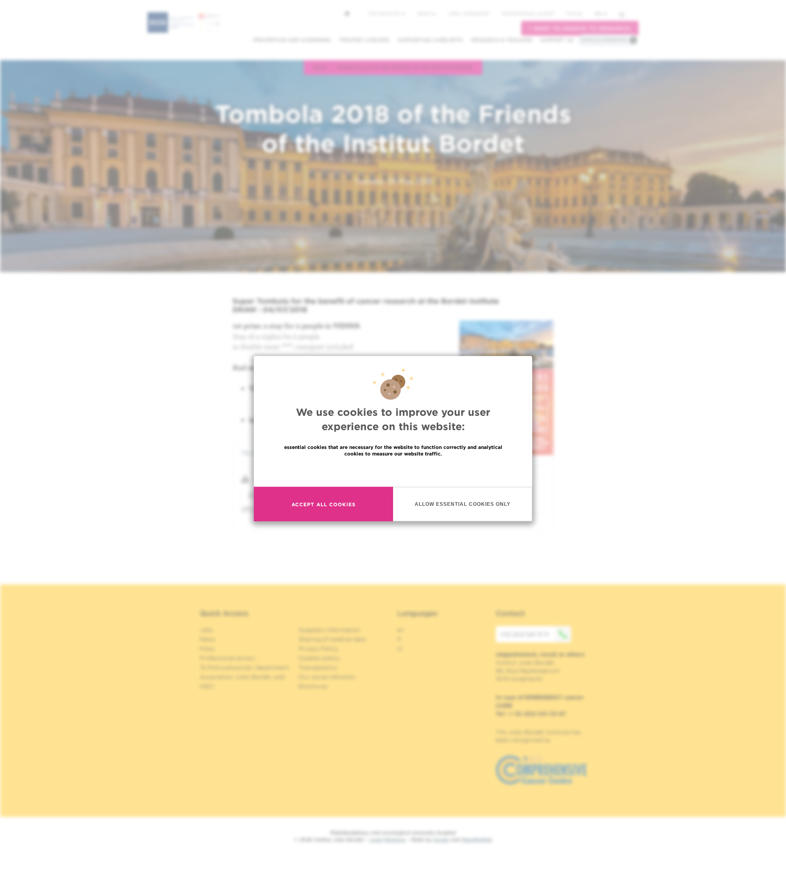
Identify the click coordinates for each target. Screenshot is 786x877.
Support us (557, 40)
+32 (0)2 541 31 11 (524, 634)
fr (399, 639)
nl (399, 648)
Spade (441, 839)
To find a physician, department (244, 667)
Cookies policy (319, 658)
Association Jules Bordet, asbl (242, 677)
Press (207, 648)
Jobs (206, 630)
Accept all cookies (323, 504)
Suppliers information (329, 630)
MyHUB (574, 13)
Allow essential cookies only (462, 504)
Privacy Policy (318, 648)
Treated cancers (364, 40)
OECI (207, 686)
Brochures (313, 686)
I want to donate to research (579, 28)
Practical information (604, 40)
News (424, 13)
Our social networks (327, 677)
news (320, 67)
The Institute (384, 13)
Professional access (528, 13)
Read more (393, 471)
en (598, 14)
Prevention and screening (292, 40)
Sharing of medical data (332, 639)
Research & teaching (501, 40)
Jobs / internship (469, 13)
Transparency (317, 667)
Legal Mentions (387, 839)
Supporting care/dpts (430, 40)
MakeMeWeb (476, 839)
